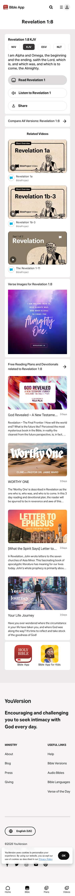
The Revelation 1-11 (32, 268)
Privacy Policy (46, 859)
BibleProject (22, 180)
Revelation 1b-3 (29, 222)
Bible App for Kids (49, 664)
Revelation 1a (27, 176)
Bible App (23, 664)
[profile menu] (64, 7)
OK (64, 855)
